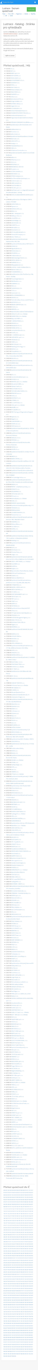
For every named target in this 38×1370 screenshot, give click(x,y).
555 (23, 1281)
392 (4, 1255)
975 (23, 1351)
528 (26, 1276)
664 (17, 1300)
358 (21, 1248)
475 (32, 1267)
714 (4, 1309)
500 (26, 1272)
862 (21, 1333)
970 (13, 1351)
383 (15, 1253)
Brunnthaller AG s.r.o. (16, 388)
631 (6, 1295)
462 (4, 1267)
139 (32, 1211)
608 (17, 1290)
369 (15, 1251)
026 (30, 1192)
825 (32, 1326)
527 (23, 1276)
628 (30, 1293)
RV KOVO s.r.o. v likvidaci (17, 666)
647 (11, 1297)
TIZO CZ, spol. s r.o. (16, 596)
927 (11, 1344)
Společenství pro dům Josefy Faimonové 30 (22, 963)
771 (6, 1319)
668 (26, 1300)
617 (6, 1293)
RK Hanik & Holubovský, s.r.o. (18, 891)
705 (15, 1307)
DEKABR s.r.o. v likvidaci (17, 760)
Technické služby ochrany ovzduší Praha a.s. (22, 300)
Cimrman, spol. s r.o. (16, 1005)
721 (19, 1309)
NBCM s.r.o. (14, 456)
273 (19, 1234)
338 (9, 1246)
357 (19, 1248)
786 (9, 1321)
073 (11, 1202)
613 (28, 1290)
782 (30, 1319)
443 (23, 1262)
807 (23, 1323)
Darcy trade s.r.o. (15, 979)
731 (11, 1312)
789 (15, 1321)
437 (11, 1262)
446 (30, 1262)
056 (4, 1199)
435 (6, 1262)
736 (21, 1312)
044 (9, 1197)
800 (9, 1323)
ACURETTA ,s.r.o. (15, 225)
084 (4, 1204)
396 (13, 1255)
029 (6, 1195)
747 (15, 1314)
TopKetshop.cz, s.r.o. (16, 288)
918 (21, 1342)
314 (17, 1241)
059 (11, 1199)
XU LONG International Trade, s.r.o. (20, 1103)
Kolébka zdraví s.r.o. (16, 129)
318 (26, 1241)
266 (4, 1234)
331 (23, 1244)
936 (30, 1344)
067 (28, 1199)
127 (6, 1211)
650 (17, 1297)
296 (9, 1239)
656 (30, 1297)
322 (4, 1244)
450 (9, 1265)
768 (30, 1316)
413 (19, 1258)
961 (23, 1349)
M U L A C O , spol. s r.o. (17, 1145)
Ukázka (26, 14)
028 (4, 1195)
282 (9, 1237)
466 (13, 1267)
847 (19, 1330)
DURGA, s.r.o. (14, 529)
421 (6, 1260)
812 (4, 1326)
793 (23, 1321)
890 (21, 1337)
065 (23, 1199)
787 (11, 1321)
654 (26, 1297)
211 (6, 1225)
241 (11, 1230)
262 (26, 1232)
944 (17, 1347)
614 (30, 1290)
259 (19, 1232)
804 (17, 1323)
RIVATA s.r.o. (14, 751)
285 (15, 1237)
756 (4, 1316)
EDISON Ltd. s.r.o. (15, 424)
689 (11, 1304)
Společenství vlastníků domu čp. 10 (20, 694)
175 (19, 1218)
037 (23, 1195)
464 (9, 1267)
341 (15, 1246)
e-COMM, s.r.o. (15, 400)
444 (26, 1262)
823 (28, 1326)
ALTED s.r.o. (14, 947)
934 (26, 1344)
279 (32, 1234)
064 (21, 1199)
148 (21, 1213)
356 (17, 1248)
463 (6, 1267)
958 (17, 1349)
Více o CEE (11, 14)
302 (21, 1239)
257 (15, 1232)
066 (26, 1199)
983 (11, 1354)
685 (32, 1302)
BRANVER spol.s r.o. (16, 1024)
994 (4, 1356)
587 (32, 1286)
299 (15, 1239)
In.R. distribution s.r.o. (16, 108)
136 (26, 1211)
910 (4, 1342)
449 (6, 1265)
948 (26, 1347)
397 (15, 1255)
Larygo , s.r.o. (14, 554)
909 (32, 1340)
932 (21, 1344)
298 (13, 1239)
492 (9, 1272)
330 (21, 1244)
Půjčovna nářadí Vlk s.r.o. (17, 578)
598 (26, 1288)
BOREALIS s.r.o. (15, 1059)
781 (28, 1319)
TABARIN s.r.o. (15, 772)
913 (11, 1342)
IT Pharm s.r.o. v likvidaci (17, 774)
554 (21, 1281)
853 (32, 1330)
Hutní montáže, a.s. (16, 185)
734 (17, 1312)
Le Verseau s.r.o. (15, 711)
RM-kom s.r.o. (14, 349)
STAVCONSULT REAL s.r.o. (18, 664)
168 (4, 1218)
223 (32, 1225)
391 (32, 1253)
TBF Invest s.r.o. (15, 599)
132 (17, 1211)
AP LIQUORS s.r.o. (16, 409)
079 (23, 1202)
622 (17, 1293)
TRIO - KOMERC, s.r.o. (16, 1117)
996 (9, 1356)
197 (6, 1223)
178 (26, 1218)
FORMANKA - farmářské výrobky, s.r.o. (21, 893)
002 (9, 1190)
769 (32, 1316)
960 (21, 1349)
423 (11, 1260)
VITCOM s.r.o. (14, 923)
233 (23, 1227)
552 (17, 1281)
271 (15, 1234)
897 (6, 1340)
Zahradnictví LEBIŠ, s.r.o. (17, 384)
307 (32, 1239)
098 (4, 1206)
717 (11, 1309)
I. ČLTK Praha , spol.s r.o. (17, 1096)
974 (21, 1351)
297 (11, 1239)
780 (26, 1319)
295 (6, 1239)
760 (13, 1316)
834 (21, 1328)
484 (21, 1269)
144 (13, 1213)
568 (21, 1283)
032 (13, 1195)
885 (11, 1337)
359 (23, 1248)
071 (6, 1202)
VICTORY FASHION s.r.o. (17, 171)
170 (9, 1218)
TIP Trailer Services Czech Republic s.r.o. (21, 613)
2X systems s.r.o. (15, 169)
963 (28, 1349)
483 (19, 1269)
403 (28, 1255)
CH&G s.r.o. (14, 148)
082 (30, 1202)
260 (21, 1232)
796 (30, 1321)
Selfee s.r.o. (14, 157)
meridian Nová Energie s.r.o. (18, 863)
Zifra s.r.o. (13, 912)
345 (23, 1246)
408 (9, 1258)
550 (13, 1281)
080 (26, 1202)
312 (13, 1241)
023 (23, 1192)
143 (11, 1213)
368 (13, 1251)
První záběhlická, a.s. (16, 809)
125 (32, 1209)
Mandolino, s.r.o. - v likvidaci (18, 825)
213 (11, 1225)
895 (32, 1337)
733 (15, 1312)
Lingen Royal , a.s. (15, 977)
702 (9, 1307)
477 (6, 1269)
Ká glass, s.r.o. (14, 568)
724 (26, 1309)
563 (11, 1283)
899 (11, 1340)
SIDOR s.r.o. (14, 603)
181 (32, 1218)
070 (4, 1202)
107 (23, 1206)
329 (19, 1244)
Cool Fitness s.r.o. (15, 972)
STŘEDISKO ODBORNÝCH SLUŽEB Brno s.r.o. (22, 122)
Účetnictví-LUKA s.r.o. (16, 898)
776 (17, 1319)
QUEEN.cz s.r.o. (15, 634)
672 (4, 1302)
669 (28, 1300)
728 (4, 1312)
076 (17, 1202)
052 (26, 1197)
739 (28, 1312)
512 (21, 1274)
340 (13, 1246)
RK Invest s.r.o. (15, 496)
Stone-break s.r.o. (15, 853)
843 (11, 1330)
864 (26, 1333)
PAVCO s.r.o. (14, 1021)
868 (4, 1335)
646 (9, 1297)
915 (15, 1342)
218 (21, 1225)
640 (26, 1295)
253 (6, 1232)
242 (13, 1230)
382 (13, 1253)
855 (6, 1333)
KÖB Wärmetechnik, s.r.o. (17, 1036)
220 (26, 1225)
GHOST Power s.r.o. (16, 935)
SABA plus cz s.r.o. (16, 438)
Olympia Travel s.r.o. (16, 386)
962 (26, 1349)
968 (9, 1351)
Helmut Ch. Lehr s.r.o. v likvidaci (19, 314)
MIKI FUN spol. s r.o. (16, 344)
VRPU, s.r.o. (14, 816)
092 (21, 1204)
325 (11, 1244)
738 (26, 1312)
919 (23, 1342)
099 (6, 1206)
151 (28, 1213)
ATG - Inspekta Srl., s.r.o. (17, 842)
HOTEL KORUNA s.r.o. (16, 643)
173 (15, 1218)
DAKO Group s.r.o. (16, 926)
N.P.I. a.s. (12, 68)
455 (19, 1265)
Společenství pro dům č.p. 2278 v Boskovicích (22, 823)
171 (11, 1218)
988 (21, 1354)
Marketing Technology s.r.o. (18, 346)
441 (19, 1262)
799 (6, 1323)
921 (28, 1342)
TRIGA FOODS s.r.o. (16, 92)
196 (4, 1223)
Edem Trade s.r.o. (15, 87)
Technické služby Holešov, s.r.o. (19, 391)
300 (17, 1239)
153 (32, 1213)
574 (4, 1286)
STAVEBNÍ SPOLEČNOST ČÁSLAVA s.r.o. (21, 113)
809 (28, 1323)
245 (19, 1230)
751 (23, 1314)
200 (13, 1223)
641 (28, 1295)
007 (19, 1190)
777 (19, 1319)
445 (28, 1262)
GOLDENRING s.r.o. (16, 491)
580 (17, 1286)
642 (30, 1295)
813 (6, 1326)
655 (28, 1297)
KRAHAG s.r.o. (14, 323)
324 (9, 1244)
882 (4, 1337)
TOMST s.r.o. (14, 601)
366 (9, 1251)
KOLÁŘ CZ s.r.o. (15, 449)
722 (21, 1309)
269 (11, 1234)
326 (13, 1244)
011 (28, 1190)
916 (17, 1342)
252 (4, 1232)
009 (23, 1190)
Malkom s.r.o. (14, 641)
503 (32, 1272)
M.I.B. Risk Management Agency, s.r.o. (20, 617)
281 (6, 1237)
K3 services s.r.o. (15, 132)
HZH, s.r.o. (14, 1110)
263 (28, 1232)
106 (21, 1206)
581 (19, 1286)
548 (9, 1281)
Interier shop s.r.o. (16, 933)
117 (15, 1209)
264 (30, 1232)
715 (6, 1309)
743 (6, 1314)
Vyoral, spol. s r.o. (15, 293)
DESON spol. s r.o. (16, 846)
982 (9, 1354)
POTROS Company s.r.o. (17, 176)
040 (30, 1195)
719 (15, 1309)
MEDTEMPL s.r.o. (15, 804)
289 (23, 1237)
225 (6, 1227)
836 (26, 1328)
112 (4, 1209)
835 (23, 1328)
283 (11, 1237)
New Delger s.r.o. (15, 991)
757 (6, 1316)
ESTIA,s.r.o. (14, 395)
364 (4, 1251)
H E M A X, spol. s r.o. (16, 181)
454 (17, 1265)
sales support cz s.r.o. (16, 860)
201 (15, 1223)
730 (9, 1312)
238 (4, 1230)
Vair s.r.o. (13, 769)
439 (15, 1262)
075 (15, 1202)
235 (28, 1227)
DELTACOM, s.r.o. (15, 1068)
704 (13, 1307)
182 (4, 1220)
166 (30, 1216)
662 (13, 1300)
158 (13, 1216)
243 (15, 1230)
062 (17, 1199)
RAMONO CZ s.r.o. (16, 262)
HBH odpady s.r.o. (16, 687)
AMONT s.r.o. (14, 1122)
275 (23, 1234)
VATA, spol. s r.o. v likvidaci (18, 405)
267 (6, 1234)
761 (15, 1316)
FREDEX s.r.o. (14, 447)
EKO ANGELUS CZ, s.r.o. (17, 1089)
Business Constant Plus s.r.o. (18, 858)
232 (21, 1227)
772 (9, 1319)
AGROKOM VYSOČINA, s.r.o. (18, 818)
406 (4, 1258)
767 (28, 1316)
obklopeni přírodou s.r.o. (17, 986)
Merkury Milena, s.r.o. (16, 524)
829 (11, 1328)
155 (6, 1216)
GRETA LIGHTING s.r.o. (17, 589)
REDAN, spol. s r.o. (16, 1162)
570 (26, 1283)
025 (28, 1192)
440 (17, 1262)
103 (15, 1206)
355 (15, 1248)
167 (32, 1216)
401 (23, 1255)
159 (15, 1216)
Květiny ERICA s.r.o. (16, 965)
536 (13, 1279)
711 (28, 1307)
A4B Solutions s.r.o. (16, 914)
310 (9, 1241)
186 (13, 1220)
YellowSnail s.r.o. (15, 339)
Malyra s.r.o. (14, 949)
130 (13, 1211)
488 (30, 1269)
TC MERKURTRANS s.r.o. (17, 321)
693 (19, 1304)
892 (26, 1337)
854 (4, 1333)
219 (23, 1225)
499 (23, 1272)
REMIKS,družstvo (15, 510)
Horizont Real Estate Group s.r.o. (19, 110)
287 (19, 1237)
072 (9, 1202)
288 (21, 1237)
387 (23, 1253)
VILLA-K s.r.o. (14, 1106)
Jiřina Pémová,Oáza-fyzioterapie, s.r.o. (20, 178)
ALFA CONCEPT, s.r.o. (16, 928)
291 (28, 1237)
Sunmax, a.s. (14, 968)
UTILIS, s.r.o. (14, 610)
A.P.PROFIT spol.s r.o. (16, 1134)
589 (6, 1288)
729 (6, 1312)
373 (23, 1251)
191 (23, 1220)
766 (26, 1316)
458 (26, 1265)
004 (13, 1190)
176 (21, 1218)
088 (13, 1204)
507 (11, 1274)
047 (15, 1197)
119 (19, 1209)
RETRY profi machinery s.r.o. (18, 573)
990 (26, 1354)
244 (17, 1230)
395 (11, 1255)
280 (4, 1237)
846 (17, 1330)
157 (11, 1216)
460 (30, 1265)
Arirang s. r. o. (14, 143)
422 (9, 1260)
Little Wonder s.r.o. (16, 223)
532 (4, 1279)
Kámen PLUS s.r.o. (16, 718)
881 (32, 1335)
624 (21, 1293)
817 (15, 1326)
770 (4, 1319)
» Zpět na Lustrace (9, 55)
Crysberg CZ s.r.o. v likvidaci (18, 814)
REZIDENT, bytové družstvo (18, 503)
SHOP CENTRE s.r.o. (16, 75)
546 (4, 1281)
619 (11, 1293)
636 (17, 1295)
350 (4, 1248)
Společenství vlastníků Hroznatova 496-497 (22, 1173)
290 (26, 1237)
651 (19, 1297)
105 (19, 1206)
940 (9, 1347)
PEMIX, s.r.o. (14, 1092)
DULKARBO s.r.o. (15, 564)
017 (11, 1192)
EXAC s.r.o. (14, 1017)
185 (11, 1220)
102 (13, 1206)
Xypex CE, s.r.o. (15, 416)
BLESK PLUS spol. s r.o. (17, 1043)
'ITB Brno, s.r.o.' (15, 1085)
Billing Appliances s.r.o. (17, 265)
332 (26, 1244)
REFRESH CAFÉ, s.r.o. (16, 209)
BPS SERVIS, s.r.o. (15, 725)
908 (30, 1340)
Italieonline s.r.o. (15, 704)
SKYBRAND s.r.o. (15, 283)
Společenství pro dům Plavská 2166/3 (20, 786)
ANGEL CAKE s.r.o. (16, 877)
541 (23, 1279)
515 (28, 1274)
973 (19, 1351)
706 (17, 1307)
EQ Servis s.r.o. (15, 713)
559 (32, 1281)
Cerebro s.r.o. (14, 575)
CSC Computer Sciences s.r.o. (18, 1159)
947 (23, 1347)
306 (30, 1239)
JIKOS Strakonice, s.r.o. (17, 793)
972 (17, 1351)
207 (28, 1223)
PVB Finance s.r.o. (16, 426)
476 (4, 1269)
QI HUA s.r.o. (14, 307)
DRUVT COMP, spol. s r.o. (17, 1031)
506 (9, 1274)
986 (17, 1354)
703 (11, 1307)
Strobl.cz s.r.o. (14, 790)
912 (9, 1342)
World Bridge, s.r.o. (16, 220)
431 (28, 1260)
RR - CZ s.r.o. (14, 676)
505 (6, 1274)
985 (15, 1354)
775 (15, 1319)
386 (21, 1253)
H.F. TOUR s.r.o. (15, 669)
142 (9, 1213)
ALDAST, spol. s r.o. (16, 1007)
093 (23, 1204)
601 (32, 1288)
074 (13, 1202)
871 (11, 1335)
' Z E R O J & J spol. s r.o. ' (17, 1054)
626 (26, 1293)
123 (28, 1209)
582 (21, 1286)
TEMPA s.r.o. (14, 342)
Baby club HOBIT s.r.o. (17, 318)
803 (15, 1323)
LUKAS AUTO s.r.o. (15, 141)
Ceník (11, 15)
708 (21, 1307)
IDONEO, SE (14, 246)
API (6, 15)
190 (21, 1220)
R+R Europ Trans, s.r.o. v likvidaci (19, 685)
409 (11, 1258)
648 (13, 1297)
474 (30, 1267)
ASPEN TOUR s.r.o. (16, 204)
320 (30, 1241)
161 (19, 1216)
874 (17, 1335)
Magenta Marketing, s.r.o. (17, 1071)
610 (21, 1290)
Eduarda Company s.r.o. (17, 865)
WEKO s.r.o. (14, 1099)
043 (6, 1197)
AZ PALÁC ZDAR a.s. (16, 636)
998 (13, 1356)
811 (32, 1323)
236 (30, 1227)
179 (28, 1218)
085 (6, 1204)
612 (26, 1290)
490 (4, 1272)
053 (28, 1197)
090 (17, 1204)
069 (32, 1199)
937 (32, 1344)
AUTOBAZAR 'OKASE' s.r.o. (18, 1138)
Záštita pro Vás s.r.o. (16, 216)
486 (26, 1269)
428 (21, 1260)
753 (28, 1314)
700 (4, 1307)
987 (19, 1354)
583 (23, 1286)
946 (21, 1347)
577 (11, 1286)
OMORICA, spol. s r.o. (16, 1157)
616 (4, 1293)
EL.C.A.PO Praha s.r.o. (16, 402)
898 (9, 1340)
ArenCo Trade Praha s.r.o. (18, 1045)
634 (13, 1295)
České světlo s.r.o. (15, 961)
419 (32, 1258)
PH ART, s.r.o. (14, 332)
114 (9, 1209)
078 (21, 1202)
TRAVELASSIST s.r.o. (16, 78)
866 (30, 1333)
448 (4, 1265)
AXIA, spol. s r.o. (15, 1050)
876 (21, 1335)
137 (28, 1211)
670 (30, 1300)
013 (32, 1190)
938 (4, 1347)
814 (9, 1326)
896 (4, 1340)
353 (11, 1248)
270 (13, 1234)
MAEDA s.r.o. (14, 484)
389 (28, 1253)
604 (9, 1290)
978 (30, 1351)
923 (32, 1342)
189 (19, 1220)
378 (4, 1253)
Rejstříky (33, 14)
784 (4, 1321)
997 (11, 1356)
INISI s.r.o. (13, 286)
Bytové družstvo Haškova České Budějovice (22, 311)
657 (32, 1297)
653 (23, 1297)
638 (21, 1295)
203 (19, 1223)
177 (23, 1218)
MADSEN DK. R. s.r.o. (16, 325)
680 (21, 1302)
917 (19, 1342)
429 (23, 1260)
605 (11, 1290)
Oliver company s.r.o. (16, 921)
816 (13, 1326)
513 (23, 1274)
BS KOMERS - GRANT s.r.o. (18, 884)
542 (26, 1279)
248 (26, 1230)
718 (13, 1309)
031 (11, 1195)
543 (28, 1279)
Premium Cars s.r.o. (16, 515)
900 (13, 1340)
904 (21, 1340)
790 (17, 1321)
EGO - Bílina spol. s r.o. (17, 1075)
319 (28, 1241)
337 (6, 1246)
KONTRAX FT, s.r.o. (16, 398)
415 (23, 1258)
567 (19, 1283)
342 (17, 1246)
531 (32, 1276)
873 (15, 1335)
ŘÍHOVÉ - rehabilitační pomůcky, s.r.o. (20, 487)
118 (17, 1209)
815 (11, 1326)
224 (4, 1227)
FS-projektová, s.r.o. (16, 351)
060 (13, 1199)
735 (19, 1312)
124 (30, 1209)
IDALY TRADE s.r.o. (16, 237)
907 (28, 1340)
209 (32, 1223)
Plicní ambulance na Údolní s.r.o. (19, 982)
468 (17, 1267)
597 (23, 1288)
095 (28, 1204)
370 (17, 1251)
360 (26, 1248)
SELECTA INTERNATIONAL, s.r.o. (19, 1040)
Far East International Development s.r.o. (21, 1124)
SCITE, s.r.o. (14, 767)
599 (28, 1288)
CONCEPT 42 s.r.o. (16, 844)
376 (30, 1251)
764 (21, 1316)
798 (4, 1323)
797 (32, 1321)
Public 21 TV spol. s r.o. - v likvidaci (20, 1012)
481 (15, 1269)
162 (21, 1216)
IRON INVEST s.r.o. (15, 174)
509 (15, 1274)
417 (28, 1258)
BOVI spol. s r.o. (15, 1131)
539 (19, 1279)
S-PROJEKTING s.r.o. (16, 585)
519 (6, 1276)
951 (32, 1347)
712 (30, 1307)
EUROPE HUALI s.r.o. (16, 856)
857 (11, 1333)
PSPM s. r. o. (14, 85)
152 (30, 1213)
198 (9, 1223)
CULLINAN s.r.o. (15, 526)
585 (28, 1286)
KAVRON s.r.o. (15, 867)
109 (28, 1206)
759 (11, 1316)
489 (32, 1269)
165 (28, 1216)
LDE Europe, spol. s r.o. (17, 494)
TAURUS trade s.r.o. (16, 255)
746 (13, 1314)
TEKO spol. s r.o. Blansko (17, 1038)
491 (6, 1272)
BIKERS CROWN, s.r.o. (16, 459)
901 (15, 1340)
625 (23, 1293)
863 (23, 1333)
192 (26, 1220)
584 (26, 1286)
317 (23, 1241)
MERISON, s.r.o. (15, 309)
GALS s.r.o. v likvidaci (16, 1120)
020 (17, 1192)
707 (19, 1307)
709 (23, 1307)
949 (28, 1347)
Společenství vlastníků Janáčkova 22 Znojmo (22, 136)
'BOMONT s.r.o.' (15, 1057)
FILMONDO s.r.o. (15, 94)
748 (17, 1314)
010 (26, 1190)
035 (19, 1195)
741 (32, 1312)
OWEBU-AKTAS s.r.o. (16, 328)
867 (32, 1333)
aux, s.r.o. (13, 722)
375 (28, 1251)
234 (26, 1227)
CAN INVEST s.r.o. (15, 82)
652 (21, 1297)
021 (19, 1192)
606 (13, 1290)
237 (32, 1227)
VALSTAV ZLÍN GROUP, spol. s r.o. (19, 377)
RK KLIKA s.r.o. (15, 937)
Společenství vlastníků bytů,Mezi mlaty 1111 (22, 505)
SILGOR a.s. (14, 566)
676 (13, 1302)
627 (28, 1293)
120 (21, 1209)
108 (26, 1206)
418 (30, 1258)
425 (15, 1260)
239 (6, 1230)
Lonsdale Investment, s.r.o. (18, 512)
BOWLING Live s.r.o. (16, 393)
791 (19, 1321)
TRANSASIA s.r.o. (15, 508)
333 (28, 1244)
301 (19, 1239)
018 (13, 1192)
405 (32, 1255)
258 (17, 1232)
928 (13, 1344)
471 (23, 1267)
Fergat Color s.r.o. (15, 106)
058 (9, 1199)
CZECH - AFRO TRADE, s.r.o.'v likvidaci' (21, 561)
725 (28, 1309)
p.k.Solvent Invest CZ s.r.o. (17, 951)
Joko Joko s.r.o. (15, 837)
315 (19, 1241)
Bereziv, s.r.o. (14, 753)
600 (30, 1288)
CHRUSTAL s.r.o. (15, 652)
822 (26, 1326)
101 (11, 1206)
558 (30, 1281)
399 (19, 1255)
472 (26, 1267)
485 (23, 1269)
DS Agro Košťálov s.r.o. (16, 101)
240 (9, 1230)
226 (9, 1227)
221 (28, 1225)
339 (11, 1246)
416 (26, 1258)
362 (30, 1248)
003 (11, 1190)
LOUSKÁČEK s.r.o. (15, 218)
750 (21, 1314)
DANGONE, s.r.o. (15, 522)
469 (19, 1267)
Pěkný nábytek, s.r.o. (16, 907)
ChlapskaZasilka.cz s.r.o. (17, 146)
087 (11, 1204)
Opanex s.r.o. (14, 206)
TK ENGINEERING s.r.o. (17, 272)
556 (26, 1281)
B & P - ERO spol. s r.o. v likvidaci (19, 1014)
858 (13, 1333)
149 (23, 1213)
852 (30, 1330)
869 (6, 1335)
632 (9, 1295)
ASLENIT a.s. (14, 807)
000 (4, 1190)
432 (30, 1260)
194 (30, 1220)
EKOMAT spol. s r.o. (16, 1115)
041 (32, 1195)
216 (17, 1225)
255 (11, 1232)
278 (30, 1234)
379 (6, 1253)
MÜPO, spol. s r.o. (15, 1033)
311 (11, 1241)
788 (13, 1321)
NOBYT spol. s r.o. (15, 73)
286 (17, 1237)
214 (13, 1225)
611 (23, 1290)
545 (32, 1279)
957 (15, 1349)
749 (19, 1314)
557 (28, 1281)
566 (17, 1283)
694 (21, 1304)
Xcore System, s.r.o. (16, 839)
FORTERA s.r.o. (15, 942)
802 (13, 1323)
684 (30, 1302)
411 (15, 1258)
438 (13, 1262)
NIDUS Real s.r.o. (15, 164)
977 (28, 1351)
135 (23, 1211)
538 (17, 1279)
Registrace (19, 14)
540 (21, 1279)
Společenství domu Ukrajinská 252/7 (20, 608)
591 (11, 1288)
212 (9, 1225)
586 (30, 1286)
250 (30, 1230)
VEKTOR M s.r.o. (15, 606)
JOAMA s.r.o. (14, 708)
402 (26, 1255)
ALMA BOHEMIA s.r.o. (16, 421)
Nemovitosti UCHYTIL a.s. (17, 99)
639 (23, 1295)
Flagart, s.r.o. (14, 624)
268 (9, 1234)
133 (19, 1211)
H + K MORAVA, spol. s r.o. (18, 335)
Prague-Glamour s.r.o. (17, 1066)
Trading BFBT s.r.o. (16, 881)
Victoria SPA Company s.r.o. (18, 234)
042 (4, 1197)
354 (13, 1248)
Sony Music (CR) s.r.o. (16, 1003)
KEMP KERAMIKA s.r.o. (17, 940)
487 (28, 1269)
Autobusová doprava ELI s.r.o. (18, 115)
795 (28, 1321)
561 (6, 1283)
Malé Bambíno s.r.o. (16, 281)
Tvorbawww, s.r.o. (15, 954)
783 (32, 1319)
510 (17, 1274)
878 (26, 1335)
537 (15, 1279)
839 (32, 1328)
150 (26, 1213)
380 (9, 1253)
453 (15, 1265)
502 (30, 1272)
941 (11, 1347)
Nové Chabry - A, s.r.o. (17, 662)
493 (11, 1272)
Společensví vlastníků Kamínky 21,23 (20, 730)
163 (23, 1216)
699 (32, 1304)
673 (6, 1302)
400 (21, 1255)
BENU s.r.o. (14, 211)
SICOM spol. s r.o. (15, 1078)
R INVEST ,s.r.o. (15, 1094)
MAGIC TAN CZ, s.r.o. (16, 620)
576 (9, 1286)
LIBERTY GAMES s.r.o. (16, 1080)
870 (9, 1335)
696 (26, 1304)
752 (26, 1314)
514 (26, 1274)
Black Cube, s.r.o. (15, 139)
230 (17, 1227)
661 (11, 1300)
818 (17, 1326)
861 (19, 1333)
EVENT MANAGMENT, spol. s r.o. (19, 594)
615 (32, 1290)
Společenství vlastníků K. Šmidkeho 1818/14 (22, 739)
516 (30, 1274)
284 (13, 1237)
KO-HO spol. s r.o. (15, 550)
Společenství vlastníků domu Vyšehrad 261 (22, 470)
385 (19, 1253)
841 (6, 1330)
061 (15, 1199)
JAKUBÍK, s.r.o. (14, 407)
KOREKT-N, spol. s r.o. (16, 1113)
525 (19, 1276)
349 (32, 1246)
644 (4, 1297)
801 (11, 1323)
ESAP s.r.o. (12, 71)
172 (13, 1218)
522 (13, 1276)
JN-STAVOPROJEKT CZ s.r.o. (17, 80)
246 (21, 1230)
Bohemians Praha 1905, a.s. (18, 622)
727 (32, 1309)
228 (13, 1227)
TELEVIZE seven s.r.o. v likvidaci (19, 1155)
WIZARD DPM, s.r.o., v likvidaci (19, 316)
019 (15, 1192)
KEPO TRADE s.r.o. (16, 1052)
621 (15, 1293)
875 (19, 1335)
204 (21, 1223)
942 (13, 1347)
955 (11, 1349)
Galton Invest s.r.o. (15, 134)
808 (26, 1323)
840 (4, 1330)
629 (32, 1293)
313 (15, 1241)
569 (23, 1283)
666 (21, 1300)
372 (21, 1251)
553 (19, 1281)
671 (32, 1300)
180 (30, 1218)
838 (30, 1328)
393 (6, 1255)
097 (32, 1204)
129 (11, 1211)
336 (4, 1246)
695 (23, 1304)
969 (11, 1351)
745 (11, 1314)
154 (4, 1216)
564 (13, 1283)
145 (15, 1213)
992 (30, 1354)
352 (9, 1248)
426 (17, 1260)
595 (19, 1288)
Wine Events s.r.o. (15, 230)
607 (15, 1290)
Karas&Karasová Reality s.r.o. (18, 849)
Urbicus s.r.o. (14, 96)
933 (23, 1344)
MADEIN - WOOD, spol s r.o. (18, 587)
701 (6, 1307)
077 (19, 1202)
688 (9, 1304)
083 (32, 1202)
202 (17, 1223)
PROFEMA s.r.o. (15, 440)
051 (23, 1197)
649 (15, 1297)
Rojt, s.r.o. (13, 715)
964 (30, 1349)
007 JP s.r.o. (14, 944)
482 (17, 1269)
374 (26, 1251)
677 (15, 1302)
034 (17, 1195)
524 (17, 1276)
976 (26, 1351)
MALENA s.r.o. (14, 358)
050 (21, 1197)
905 (23, 1340)
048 (17, 1197)
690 (13, 1304)
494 (13, 1272)
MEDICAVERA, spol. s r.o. (17, 1061)
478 (9, 1269)
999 (15, 1356)
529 (28, 1276)
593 (15, 1288)
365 (6, 1251)
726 (30, 1309)
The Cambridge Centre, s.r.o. (18, 477)
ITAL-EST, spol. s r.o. (16, 188)
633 (11, 1295)
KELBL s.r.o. (14, 501)
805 (19, 1323)
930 (17, 1344)
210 (4, 1225)
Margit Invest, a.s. (15, 1108)
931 (19, 1344)
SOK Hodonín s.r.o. (16, 989)
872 (13, 1335)
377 (32, 1251)
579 (15, 1286)
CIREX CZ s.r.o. (15, 1026)
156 (9, 1216)
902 (17, 1340)
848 (21, 1330)
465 (11, 1267)
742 (4, 1314)
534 (9, 1279)
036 (21, 1195)
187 (15, 1220)
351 (6, 1248)
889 (19, 1337)
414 (21, 1258)
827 (6, 1328)
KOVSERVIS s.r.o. (15, 253)
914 (13, 1342)
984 (13, 1354)
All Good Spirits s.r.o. (16, 788)
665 (19, 1300)
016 (9, 1192)
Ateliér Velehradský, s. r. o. (18, 975)
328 (17, 1244)
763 (19, 1316)
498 (21, 1272)
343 (19, 1246)
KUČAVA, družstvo (16, 727)
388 (26, 1253)
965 (32, 1349)
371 (19, 1251)
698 (30, 1304)
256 (13, 1232)
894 (30, 1337)
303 (23, 1239)
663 (15, 1300)
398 (17, 1255)
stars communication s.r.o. (18, 909)
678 (17, 1302)
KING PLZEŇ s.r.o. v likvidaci (18, 1082)
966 (4, 1351)
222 (30, 1225)
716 (9, 1309)
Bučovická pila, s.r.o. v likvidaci (19, 498)
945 (19, 1347)
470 (21, 1267)
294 (4, 1239)
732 (13, 1312)
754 (30, 1314)
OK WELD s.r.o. (15, 379)
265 (32, 1232)
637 (19, 1295)
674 (9, 1302)
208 (30, 1223)
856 (9, 1333)
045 (11, 1197)
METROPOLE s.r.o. (16, 302)
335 (32, 1244)
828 (9, 1328)
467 (15, 1267)
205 (23, 1223)
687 (6, 1304)
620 (13, 1293)
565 (15, 1283)
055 (32, 1197)
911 (6, 1342)
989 (23, 1354)
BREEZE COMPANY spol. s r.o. (18, 304)
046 (13, 1197)
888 (17, 1337)
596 (21, 1288)
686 (4, 1304)
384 (17, 1253)
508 (13, 1274)
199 (11, 1223)
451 (11, 1265)
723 (23, 1309)
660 (9, 1300)
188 (17, 1220)
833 (19, 1328)
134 (21, 1211)
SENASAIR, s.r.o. (15, 900)
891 (23, 1337)
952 (4, 1349)
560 (4, 1283)
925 (6, 1344)
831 (15, 1328)
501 (28, 1272)
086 (9, 1204)
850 (26, 1330)
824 (30, 1326)
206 (26, 1223)
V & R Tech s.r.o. (15, 874)
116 (13, 1209)
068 (30, 1199)
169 (6, 1218)
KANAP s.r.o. (14, 958)
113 (6, 1209)
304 (26, 1239)
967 (6, 1351)
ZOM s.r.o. (14, 1129)
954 (9, 1349)
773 (11, 1319)
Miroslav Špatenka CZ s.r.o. (18, 692)
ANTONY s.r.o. (14, 1141)
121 (23, 1209)
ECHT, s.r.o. (14, 547)
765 (23, 1316)
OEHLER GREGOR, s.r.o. (17, 1152)
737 (23, 1312)
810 (30, 1323)
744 (9, 1314)
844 (13, 1330)
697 (28, 1304)
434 (4, 1262)
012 (30, 1190)
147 (19, 1213)
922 (30, 1342)
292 (30, 1237)
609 (19, 1290)
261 (23, 1232)
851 (28, 1330)
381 (11, 1253)
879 (28, 1335)
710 (26, 1307)
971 (15, 1351)
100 (9, 1206)
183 (6, 1220)
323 (6, 1244)
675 (11, 1302)
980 (4, 1354)
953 (6, 1349)
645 (6, 1297)
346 (26, 1246)
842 (9, 1330)
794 (26, 1321)
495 (15, 1272)
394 (9, 1255)
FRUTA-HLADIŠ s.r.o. (16, 1064)
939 (6, 1347)
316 (21, 1241)
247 (23, 1230)
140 (4, 1213)
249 (28, 1230)
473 (28, 1267)
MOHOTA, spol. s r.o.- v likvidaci (19, 381)
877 (23, 1335)
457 (23, 1265)
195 (32, 1220)
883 (6, 1337)
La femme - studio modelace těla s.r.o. (21, 267)
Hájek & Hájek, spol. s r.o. (17, 1019)
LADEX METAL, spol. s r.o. (17, 337)
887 (15, 1337)
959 (19, 1349)
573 (32, 1283)
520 (9, 1276)
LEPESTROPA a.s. (15, 741)
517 (32, 1274)
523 (15, 1276)
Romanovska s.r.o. (16, 251)
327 (15, 1244)
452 (13, 1265)
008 (21, 1190)
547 (6, 1281)
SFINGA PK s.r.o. (15, 489)
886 (13, 1337)
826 (4, 1328)
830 (13, 1328)
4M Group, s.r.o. (15, 905)
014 (4, 1192)
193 (28, 1220)
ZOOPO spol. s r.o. (16, 895)
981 (6, 1354)
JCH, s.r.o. (13, 374)
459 (28, 1265)
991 (28, 1354)
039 (28, 1195)
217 (19, 1225)
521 (11, 1276)
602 (4, 1290)
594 (17, 1288)
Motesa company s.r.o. (16, 89)
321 (32, 1241)
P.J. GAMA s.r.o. (15, 690)
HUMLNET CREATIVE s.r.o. (17, 683)
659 (6, 1300)
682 (26, 1302)
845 (15, 1330)
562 (9, 1283)
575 (6, 1286)
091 (19, 1204)
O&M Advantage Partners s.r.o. (19, 258)
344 (21, 1246)
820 (21, 1326)
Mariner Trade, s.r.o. (16, 269)
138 (30, 1211)
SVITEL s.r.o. (14, 650)
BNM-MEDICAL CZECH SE (17, 167)
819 (19, 1326)
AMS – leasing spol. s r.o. (17, 213)
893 (28, 1337)
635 (15, 1295)
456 (21, 1265)
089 (15, 1204)
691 (15, 1304)
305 (28, 1239)
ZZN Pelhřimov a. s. (16, 1028)
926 (9, 1344)
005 (15, 1190)
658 (4, 1300)
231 (19, 1227)
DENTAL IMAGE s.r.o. (16, 260)
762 (17, 1316)
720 (17, 1309)
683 (28, 1302)
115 (11, 1209)
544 (30, 1279)
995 (6, 1356)
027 (32, 1192)
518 (4, 1276)
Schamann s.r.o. (15, 706)
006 (17, 1190)
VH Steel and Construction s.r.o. (19, 150)
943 (15, 1347)
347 (28, 1246)
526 (21, 1276)
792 (21, 1321)
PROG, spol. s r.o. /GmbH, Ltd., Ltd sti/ (20, 993)
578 (13, 1286)
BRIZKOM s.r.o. (15, 930)
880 (30, 1335)
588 (4, 1288)
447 (32, 1262)
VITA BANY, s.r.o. (15, 592)
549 (11, 1281)
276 (26, 1234)
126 (4, 1211)
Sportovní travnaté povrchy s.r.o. (19, 1047)
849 (23, 1330)
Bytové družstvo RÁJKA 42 (18, 872)
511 (19, 1274)
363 (32, 1248)
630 (4, 1295)
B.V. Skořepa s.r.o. (15, 1073)
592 (13, 1288)
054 (30, 1197)
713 (32, 1307)
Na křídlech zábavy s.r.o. (17, 103)
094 (26, 1204)
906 (26, 1340)
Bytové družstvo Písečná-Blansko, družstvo (22, 571)
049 (19, 1197)
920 (26, 1342)
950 (30, 1347)
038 (26, 1195)
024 (26, 1192)
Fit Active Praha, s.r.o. (16, 552)
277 (28, 1234)
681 (23, 1302)
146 (17, 1213)
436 (9, 1262)
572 (30, 1283)
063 (19, 1199)
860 (17, 1333)
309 (6, 1241)
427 (19, 1260)
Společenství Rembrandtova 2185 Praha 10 (22, 244)
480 (13, 1269)
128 (9, 1211)
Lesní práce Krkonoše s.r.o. (18, 330)
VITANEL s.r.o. (14, 762)
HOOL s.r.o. (14, 1087)
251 (32, 1230)
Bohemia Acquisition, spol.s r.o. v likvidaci (21, 1127)
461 (32, 1265)
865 (28, 1333)
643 (32, 1295)
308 (4, 1241)
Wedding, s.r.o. (15, 540)
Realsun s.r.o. (14, 996)
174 (17, 1218)
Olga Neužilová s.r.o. (16, 248)
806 (21, 1323)
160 (17, 1216)
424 (13, 1260)
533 (6, 1279)
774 (13, 1319)
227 (11, 1227)
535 (11, 1279)
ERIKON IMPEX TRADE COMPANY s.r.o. (21, 851)
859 (15, 1333)
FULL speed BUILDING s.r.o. (18, 879)
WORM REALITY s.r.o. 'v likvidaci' (19, 870)
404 (30, 1255)
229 (15, 1227)
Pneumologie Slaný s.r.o (17, 279)
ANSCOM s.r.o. (15, 800)
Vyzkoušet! (31, 9)
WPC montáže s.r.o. (16, 902)
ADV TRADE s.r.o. (15, 970)
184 (9, 1220)
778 (21, 1319)
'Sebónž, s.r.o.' (15, 1143)
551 (15, 1281)
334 (30, 1244)
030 (9, 1195)
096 (30, 1204)
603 (6, 1290)
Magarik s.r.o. (14, 419)
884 (9, 1337)
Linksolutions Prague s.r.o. (18, 697)
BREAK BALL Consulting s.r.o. (18, 956)
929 (15, 1344)
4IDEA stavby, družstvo (17, 984)
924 (4, 1344)
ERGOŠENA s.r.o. (15, 627)
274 (21, 1234)
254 (9, 1232)
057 (6, 1199)
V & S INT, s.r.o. (15, 1136)
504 (4, 1274)
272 (17, 1234)
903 (19, 1340)
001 (6, 1190)
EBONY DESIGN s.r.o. (16, 732)
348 (30, 1246)
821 (23, 1326)
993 (32, 1354)
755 (32, 1314)
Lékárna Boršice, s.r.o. (17, 828)
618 (9, 1293)
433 (32, 1260)
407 (6, 1258)
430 (26, 1260)
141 (6, 1213)
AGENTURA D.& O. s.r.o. (17, 1010)
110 (30, 1206)
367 (11, 1251)
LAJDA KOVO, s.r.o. (16, 830)
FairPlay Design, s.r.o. (16, 765)
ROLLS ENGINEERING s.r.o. (18, 295)
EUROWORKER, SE (16, 821)
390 (30, 1253)
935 (28, 1344)
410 (13, 1258)
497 (19, 1272)
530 (30, 1276)
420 (4, 1260)
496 (17, 1272)
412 (17, 1258)
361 (28, 1248)
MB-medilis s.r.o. (15, 227)
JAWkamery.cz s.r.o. (16, 160)
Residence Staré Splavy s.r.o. (18, 811)
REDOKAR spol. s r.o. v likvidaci (19, 1101)
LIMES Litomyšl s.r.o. (16, 183)
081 (28, 1202)
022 (21, 1192)
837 (28, 1328)
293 (32, 1237)
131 (15, 1211)
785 (6, 1321)
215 (15, 1225)
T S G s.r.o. (14, 290)
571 (28, 1283)
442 (21, 1262)
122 (26, 1209)
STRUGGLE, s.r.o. (15, 615)
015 (6, 1192)
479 (11, 1269)
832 (17, 1328)
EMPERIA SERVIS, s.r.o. (17, 655)
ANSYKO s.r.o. (14, 297)
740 (30, 1312)
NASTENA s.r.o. (15, 638)
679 (19, 1302)
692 (17, 1304)
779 (23, 1319)
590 (9, 1288)
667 (23, 1300)
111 (32, 1206)
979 (32, 1351)
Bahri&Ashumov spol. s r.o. (18, 802)
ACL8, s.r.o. (13, 162)
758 (9, 1316)
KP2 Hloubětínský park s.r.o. (18, 232)
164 (26, 1216)
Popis (4, 14)
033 (15, 1195)
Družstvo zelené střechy (17, 748)
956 (13, 1349)
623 (19, 1293)
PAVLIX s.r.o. (14, 720)
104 (17, 1206)
